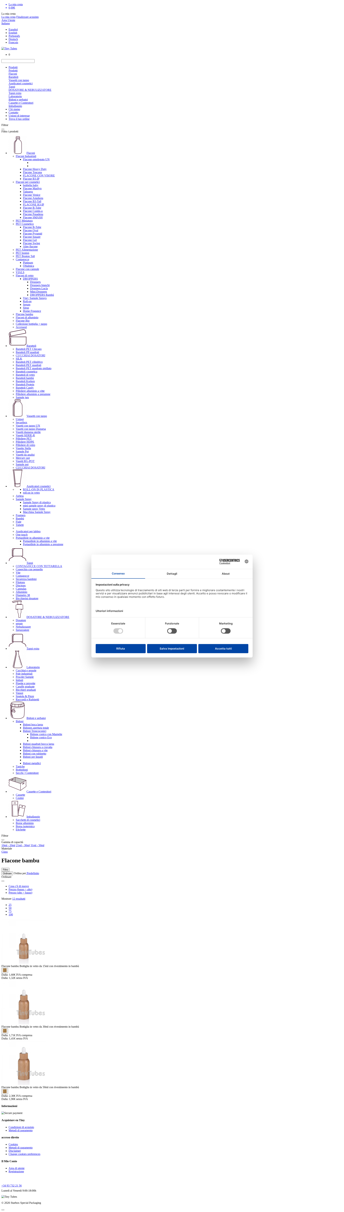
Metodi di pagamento (21, 1130)
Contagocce (22, 259)
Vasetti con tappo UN (28, 425)
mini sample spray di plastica (39, 505)
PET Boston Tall (25, 256)
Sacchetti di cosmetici (28, 819)
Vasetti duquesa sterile (28, 432)
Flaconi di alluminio (27, 317)
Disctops (21, 585)
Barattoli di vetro (25, 374)
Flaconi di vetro (25, 275)
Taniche (20, 766)
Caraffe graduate (25, 686)
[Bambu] (4, 970)
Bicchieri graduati (26, 689)
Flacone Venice (31, 194)
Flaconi (13, 73)
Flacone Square (31, 236)
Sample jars (22, 397)
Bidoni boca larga (33, 724)
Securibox (21, 422)
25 (10, 904)
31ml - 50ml (37, 845)
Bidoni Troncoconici (34, 731)
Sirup (26, 307)
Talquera (28, 191)
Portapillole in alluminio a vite (33, 537)
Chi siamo (14, 109)
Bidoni (19, 721)
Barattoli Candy (25, 387)
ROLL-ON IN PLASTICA (38, 489)
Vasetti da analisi (25, 454)
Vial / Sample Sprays (35, 298)
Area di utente (17, 1168)
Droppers (35, 281)
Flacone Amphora (33, 198)
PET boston (22, 252)
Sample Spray (24, 499)
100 (11, 914)
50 (10, 908)
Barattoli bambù (25, 378)
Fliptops (20, 582)
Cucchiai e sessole (26, 670)
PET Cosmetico (25, 223)
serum (19, 623)
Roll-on (27, 301)
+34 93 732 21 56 (11, 1185)
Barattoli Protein (25, 384)
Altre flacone (30, 246)
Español (13, 29)
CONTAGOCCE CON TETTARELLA (39, 566)
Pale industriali (24, 673)
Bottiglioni (22, 769)
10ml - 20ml (8, 845)
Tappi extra (15, 93)
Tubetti (20, 524)
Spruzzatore (22, 629)
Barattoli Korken (25, 381)
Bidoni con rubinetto (34, 753)
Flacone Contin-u (33, 211)
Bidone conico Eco (41, 737)
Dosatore (21, 620)
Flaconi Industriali (26, 156)
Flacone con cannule (27, 269)
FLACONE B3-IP (33, 204)
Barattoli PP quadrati (27, 352)
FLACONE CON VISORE (39, 175)
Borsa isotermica (25, 826)
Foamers (20, 515)
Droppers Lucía (39, 288)
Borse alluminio (25, 823)
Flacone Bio (23, 320)
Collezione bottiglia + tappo (31, 323)
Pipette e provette (25, 683)
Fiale (18, 521)
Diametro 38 (23, 595)
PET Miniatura (24, 220)
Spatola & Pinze (25, 696)
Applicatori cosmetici (21, 83)
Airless (20, 495)
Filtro (5, 869)
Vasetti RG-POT (25, 461)
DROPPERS (30, 278)
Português (14, 35)
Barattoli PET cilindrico (29, 361)
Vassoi (19, 693)
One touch (22, 534)
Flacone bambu (24, 314)
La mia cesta (8, 16)
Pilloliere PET (24, 438)
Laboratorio (15, 96)
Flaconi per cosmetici (28, 181)
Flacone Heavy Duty (35, 169)
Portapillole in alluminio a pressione (43, 544)
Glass (4, 851)
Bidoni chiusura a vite (35, 750)
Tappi (12, 86)
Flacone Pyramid (32, 233)
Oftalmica (28, 265)
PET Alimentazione (27, 249)
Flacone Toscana (32, 172)
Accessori (21, 327)
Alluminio (21, 591)
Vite (18, 572)
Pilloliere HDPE (25, 441)
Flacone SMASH (33, 217)
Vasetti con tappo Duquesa (31, 428)
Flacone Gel (30, 240)
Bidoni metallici (32, 763)
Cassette (20, 794)
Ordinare (7, 873)
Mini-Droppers (38, 291)
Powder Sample (25, 676)
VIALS (20, 272)
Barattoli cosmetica (26, 371)
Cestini (20, 798)
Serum (26, 304)
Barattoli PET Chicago (29, 348)
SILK (19, 358)
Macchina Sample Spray (37, 512)
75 (10, 911)
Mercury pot (23, 457)
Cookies (13, 1144)
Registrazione (16, 1171)
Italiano (5, 23)
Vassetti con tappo (19, 80)
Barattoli (13, 76)
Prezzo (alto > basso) (20, 892)
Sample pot (22, 464)
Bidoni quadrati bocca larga (38, 743)
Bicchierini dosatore (27, 598)
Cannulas (21, 588)
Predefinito (32, 873)
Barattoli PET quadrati (28, 365)
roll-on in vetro (31, 492)
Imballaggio (15, 106)
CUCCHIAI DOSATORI (30, 355)
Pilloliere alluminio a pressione (33, 394)
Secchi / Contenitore (27, 772)
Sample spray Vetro (34, 508)
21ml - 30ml (23, 845)
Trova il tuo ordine (19, 118)
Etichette (21, 829)
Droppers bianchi (40, 285)
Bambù (20, 518)
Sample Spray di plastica (37, 502)
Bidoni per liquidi (33, 756)
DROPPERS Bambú (42, 294)
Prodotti (13, 67)
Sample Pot (22, 451)
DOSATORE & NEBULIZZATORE (30, 89)
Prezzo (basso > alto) (20, 889)
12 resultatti (18, 898)
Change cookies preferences (24, 1154)
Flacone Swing (31, 243)
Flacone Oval (30, 230)
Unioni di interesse (19, 115)
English (13, 32)
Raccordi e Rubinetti (27, 699)
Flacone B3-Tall (32, 201)
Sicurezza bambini (26, 579)
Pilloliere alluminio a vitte (30, 390)
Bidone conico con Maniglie (46, 734)
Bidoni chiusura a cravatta (37, 747)
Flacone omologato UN (36, 159)
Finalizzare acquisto (27, 16)
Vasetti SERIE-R (25, 435)
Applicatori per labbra (28, 531)
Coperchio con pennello (29, 569)
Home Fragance (32, 310)
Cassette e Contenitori (21, 102)
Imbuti (19, 680)
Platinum (28, 262)
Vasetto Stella (23, 448)
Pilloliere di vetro (25, 445)
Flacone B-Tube (32, 207)
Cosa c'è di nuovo (19, 886)
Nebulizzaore (23, 626)
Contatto (13, 112)
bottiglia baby (30, 185)
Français (13, 42)
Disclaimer (15, 1150)
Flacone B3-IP (31, 178)
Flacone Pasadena (33, 214)
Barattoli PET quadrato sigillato (33, 368)
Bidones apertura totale (36, 727)
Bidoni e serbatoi (18, 99)
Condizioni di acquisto (21, 1127)
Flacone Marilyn (32, 188)
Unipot (20, 419)
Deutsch (13, 39)
